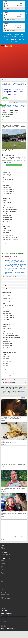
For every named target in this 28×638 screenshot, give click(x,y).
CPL (2, 575)
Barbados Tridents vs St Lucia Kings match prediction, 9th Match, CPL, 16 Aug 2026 (13, 106)
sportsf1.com (19, 388)
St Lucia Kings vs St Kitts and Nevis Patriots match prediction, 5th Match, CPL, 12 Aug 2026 (15, 264)
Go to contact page (5, 615)
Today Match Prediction (18, 34)
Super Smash (4, 583)
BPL (2, 579)
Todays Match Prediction (6, 554)
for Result (9, 276)
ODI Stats (3, 560)
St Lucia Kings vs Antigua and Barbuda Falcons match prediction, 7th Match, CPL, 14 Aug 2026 (14, 262)
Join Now (5, 98)
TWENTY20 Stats (4, 563)
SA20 (2, 587)
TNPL (2, 584)
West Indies (8, 162)
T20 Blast (3, 573)
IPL (1, 571)
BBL (2, 572)
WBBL (2, 597)
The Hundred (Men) (5, 591)
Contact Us (3, 548)
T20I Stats (3, 562)
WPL (2, 596)
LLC (2, 589)
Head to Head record (5, 556)
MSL (2, 581)
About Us (3, 547)
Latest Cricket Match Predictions (11, 257)
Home (4, 79)
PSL (2, 576)
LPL (2, 577)
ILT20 (2, 588)
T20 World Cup (4, 569)
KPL (2, 585)
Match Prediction (7, 119)
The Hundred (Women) (6, 598)
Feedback (3, 550)
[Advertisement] (14, 63)
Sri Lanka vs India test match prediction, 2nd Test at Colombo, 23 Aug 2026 (14, 83)
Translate (19, 102)
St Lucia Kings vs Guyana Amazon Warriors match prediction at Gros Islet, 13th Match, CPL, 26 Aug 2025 (15, 272)
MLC (2, 580)
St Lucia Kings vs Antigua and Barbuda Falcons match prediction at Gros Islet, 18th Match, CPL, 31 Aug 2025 (15, 268)
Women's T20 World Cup (6, 594)
